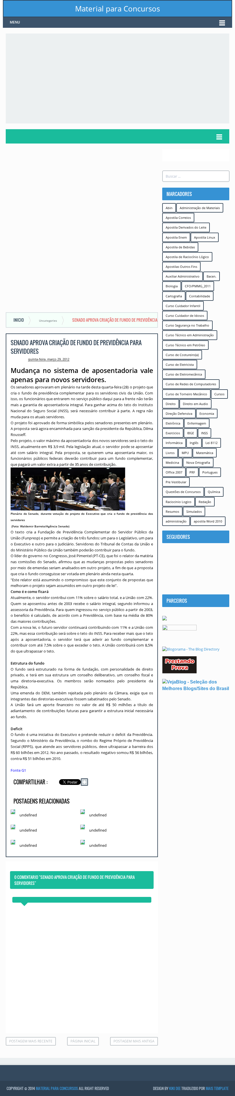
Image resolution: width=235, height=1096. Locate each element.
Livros (170, 453)
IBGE (190, 433)
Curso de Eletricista (180, 364)
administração (176, 521)
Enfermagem (196, 423)
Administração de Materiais (200, 208)
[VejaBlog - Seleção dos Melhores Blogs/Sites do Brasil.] (195, 685)
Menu (15, 22)
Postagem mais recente (30, 1041)
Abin (169, 208)
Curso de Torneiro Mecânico (186, 394)
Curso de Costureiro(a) (182, 355)
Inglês (194, 443)
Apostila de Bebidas (180, 247)
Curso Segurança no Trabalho (187, 325)
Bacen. (211, 276)
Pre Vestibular (176, 482)
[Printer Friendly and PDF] (145, 783)
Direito (171, 404)
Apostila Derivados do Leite (186, 227)
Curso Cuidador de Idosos (185, 315)
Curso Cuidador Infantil (183, 306)
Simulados (194, 511)
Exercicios (173, 433)
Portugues (210, 472)
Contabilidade (199, 296)
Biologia (172, 286)
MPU (185, 453)
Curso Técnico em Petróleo (185, 345)
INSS (204, 433)
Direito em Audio (195, 404)
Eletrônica (173, 423)
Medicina (172, 462)
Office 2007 (174, 472)
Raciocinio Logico (178, 502)
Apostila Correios (178, 217)
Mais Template (217, 1088)
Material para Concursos (117, 8)
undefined (28, 815)
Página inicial (82, 1041)
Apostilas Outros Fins (181, 266)
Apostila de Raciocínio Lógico (187, 257)
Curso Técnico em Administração (190, 335)
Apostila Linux (204, 237)
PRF (192, 472)
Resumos (172, 511)
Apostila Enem (176, 237)
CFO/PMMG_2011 (198, 286)
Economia (206, 413)
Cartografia (174, 296)
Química (214, 492)
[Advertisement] (120, 78)
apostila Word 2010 (208, 521)
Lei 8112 (211, 443)
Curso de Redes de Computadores (191, 384)
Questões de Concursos (183, 492)
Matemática (204, 453)
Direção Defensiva (179, 413)
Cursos (219, 394)
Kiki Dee (175, 1088)
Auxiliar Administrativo (182, 276)
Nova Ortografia (198, 462)
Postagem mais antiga (133, 1041)
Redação (205, 502)
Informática (174, 443)
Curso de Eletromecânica (184, 374)
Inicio (18, 320)
